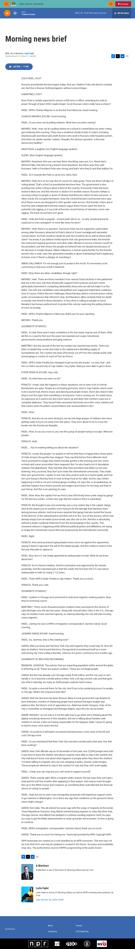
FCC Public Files (82, 932)
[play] (7, 13)
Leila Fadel (29, 53)
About (50, 926)
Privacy (79, 926)
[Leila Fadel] (27, 894)
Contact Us (52, 932)
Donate (124, 4)
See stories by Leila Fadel (50, 899)
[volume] (15, 13)
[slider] (19, 13)
